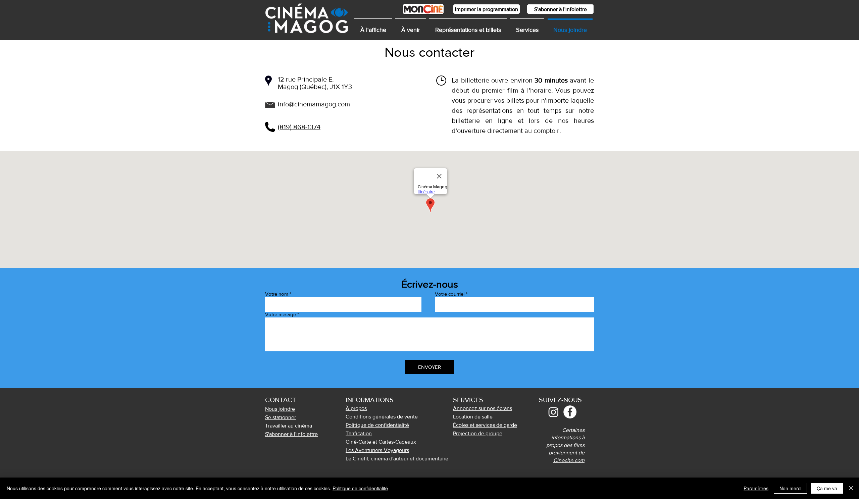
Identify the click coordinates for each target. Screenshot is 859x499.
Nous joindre (280, 409)
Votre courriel (449, 293)
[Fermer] (851, 488)
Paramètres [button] (756, 488)
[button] (527, 26)
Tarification (359, 433)
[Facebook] (569, 411)
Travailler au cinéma (288, 426)
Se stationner (280, 417)
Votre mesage (280, 314)
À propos (356, 408)
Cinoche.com (569, 460)
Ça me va (827, 488)
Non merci (790, 488)
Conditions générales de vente (382, 416)
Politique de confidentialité (360, 488)
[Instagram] (553, 411)
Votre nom (276, 293)
